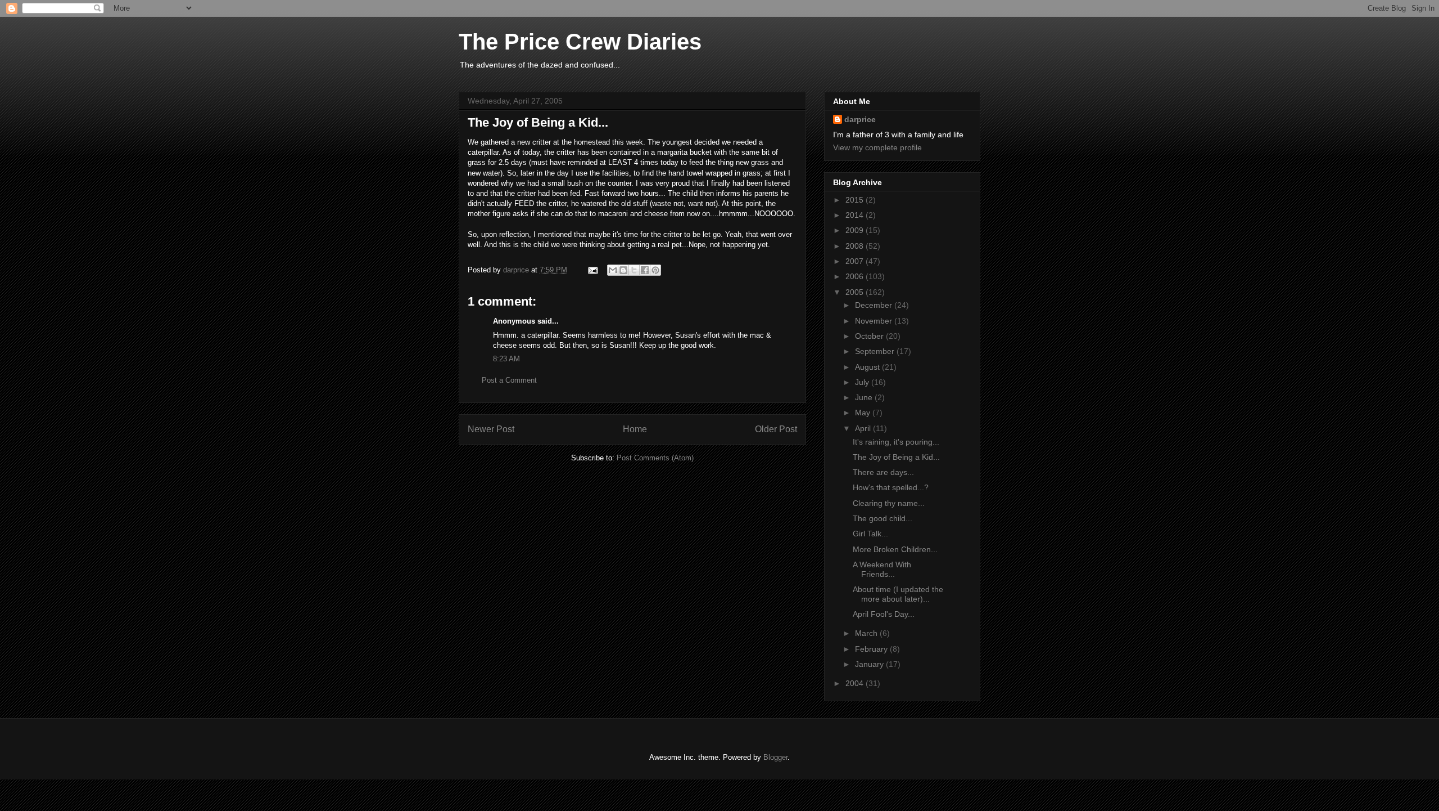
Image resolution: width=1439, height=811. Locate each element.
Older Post (776, 429)
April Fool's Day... (884, 614)
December (874, 305)
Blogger (775, 757)
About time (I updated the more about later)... (898, 594)
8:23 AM (506, 359)
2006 (855, 276)
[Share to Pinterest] (655, 270)
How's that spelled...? (891, 487)
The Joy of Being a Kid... (896, 456)
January (870, 664)
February (872, 648)
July (863, 382)
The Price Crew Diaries (580, 41)
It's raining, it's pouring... (896, 441)
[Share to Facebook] (644, 270)
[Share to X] (634, 270)
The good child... (882, 518)
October (870, 335)
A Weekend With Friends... (882, 569)
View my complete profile (877, 147)
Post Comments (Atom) (655, 458)
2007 (855, 261)
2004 (855, 683)
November (874, 320)
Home (635, 429)
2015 (855, 199)
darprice (860, 119)
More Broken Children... (895, 549)
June (865, 397)
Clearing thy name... (889, 503)
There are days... (883, 472)
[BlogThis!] (623, 270)
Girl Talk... (870, 533)
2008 (855, 245)
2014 (855, 214)
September (876, 351)
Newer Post (491, 429)
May (863, 412)
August (868, 366)
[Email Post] (592, 270)
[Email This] (612, 270)
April (864, 428)
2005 (855, 292)
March (867, 633)
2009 (855, 230)
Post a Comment (509, 380)
